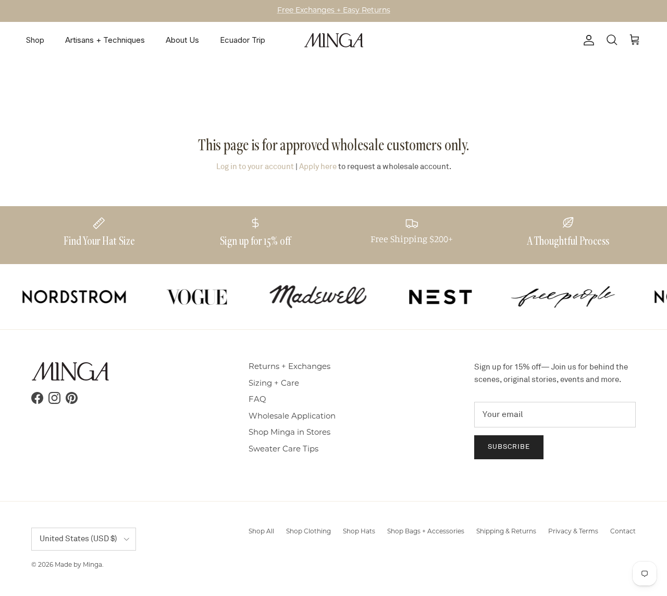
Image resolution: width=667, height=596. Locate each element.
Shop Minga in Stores (289, 433)
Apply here (318, 167)
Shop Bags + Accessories (425, 532)
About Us (182, 40)
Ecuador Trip (242, 40)
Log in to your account (255, 167)
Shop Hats (359, 532)
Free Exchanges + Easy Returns (333, 11)
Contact (623, 532)
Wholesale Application (292, 417)
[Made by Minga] (334, 40)
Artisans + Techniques (105, 40)
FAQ (257, 400)
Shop (35, 40)
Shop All (261, 532)
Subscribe (509, 447)
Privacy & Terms (573, 532)
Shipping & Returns (506, 532)
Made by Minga (78, 565)
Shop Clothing (308, 532)
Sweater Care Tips (283, 450)
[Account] (586, 40)
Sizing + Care (274, 384)
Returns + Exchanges (289, 367)
